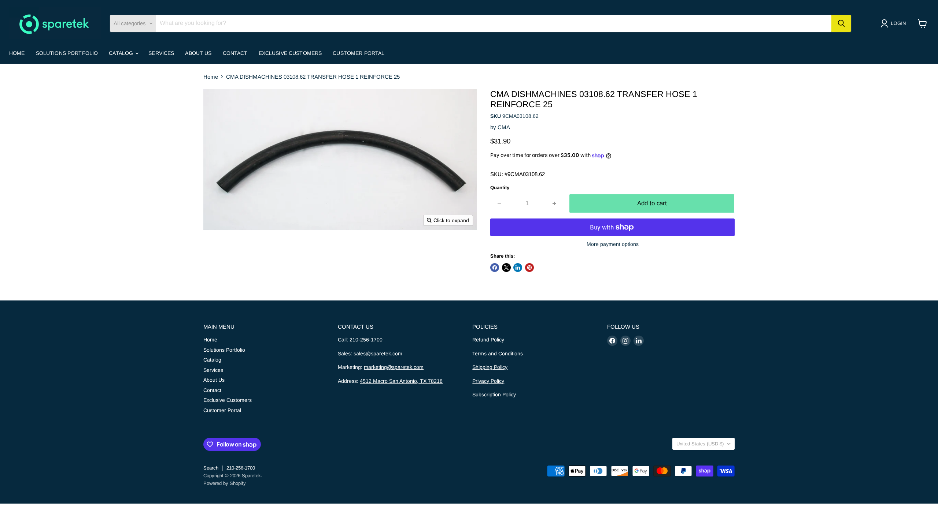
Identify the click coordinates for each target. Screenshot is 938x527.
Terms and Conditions (497, 353)
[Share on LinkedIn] (517, 267)
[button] (894, 23)
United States (700, 443)
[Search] (841, 23)
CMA (504, 127)
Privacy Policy (488, 381)
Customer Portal (358, 53)
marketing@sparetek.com (394, 367)
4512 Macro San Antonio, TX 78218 (401, 381)
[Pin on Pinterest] (529, 267)
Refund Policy (488, 340)
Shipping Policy (489, 367)
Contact (235, 53)
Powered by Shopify (224, 483)
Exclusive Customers (290, 53)
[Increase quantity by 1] (555, 203)
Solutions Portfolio (67, 53)
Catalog (121, 53)
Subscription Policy (494, 394)
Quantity (499, 187)
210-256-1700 (366, 340)
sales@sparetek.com (378, 353)
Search (210, 468)
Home (17, 53)
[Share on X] (506, 267)
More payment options (613, 244)
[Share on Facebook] (494, 267)
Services (161, 53)
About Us (198, 53)
